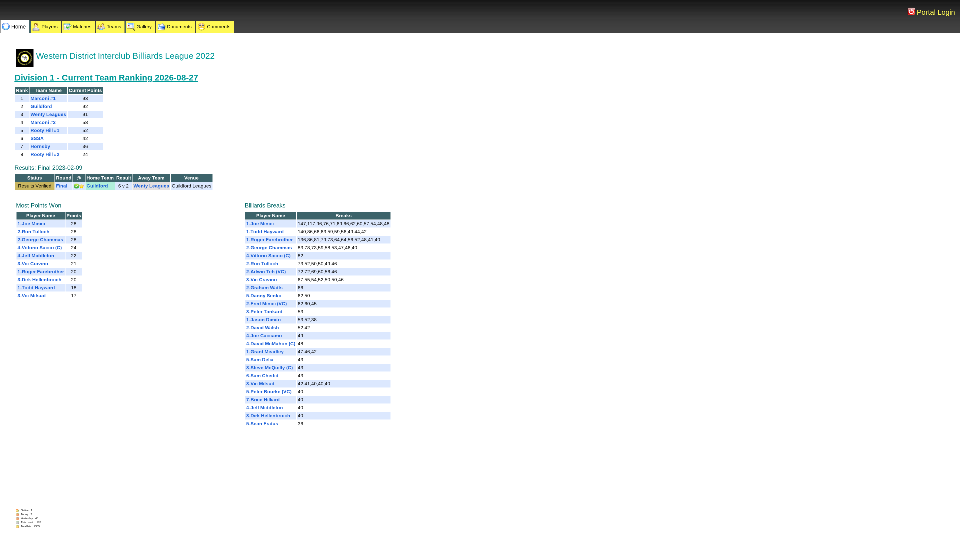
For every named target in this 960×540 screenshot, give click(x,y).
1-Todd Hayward (36, 287)
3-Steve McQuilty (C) (269, 367)
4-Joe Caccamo (264, 335)
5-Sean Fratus (262, 423)
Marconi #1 (43, 98)
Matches (82, 26)
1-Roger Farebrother (41, 271)
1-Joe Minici (31, 223)
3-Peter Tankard (264, 311)
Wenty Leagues (48, 114)
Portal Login (935, 12)
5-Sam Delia (260, 359)
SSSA (37, 138)
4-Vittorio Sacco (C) (40, 247)
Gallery (144, 26)
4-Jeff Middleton (36, 255)
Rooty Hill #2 (45, 154)
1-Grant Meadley (265, 351)
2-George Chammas (40, 239)
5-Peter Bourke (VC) (269, 391)
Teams (114, 26)
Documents (179, 26)
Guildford (41, 106)
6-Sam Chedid (262, 375)
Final (61, 185)
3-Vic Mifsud (32, 295)
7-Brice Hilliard (263, 399)
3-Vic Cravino (33, 263)
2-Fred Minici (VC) (266, 303)
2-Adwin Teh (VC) (266, 271)
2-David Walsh (262, 327)
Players (50, 26)
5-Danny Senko (264, 295)
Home (18, 27)
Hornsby (40, 146)
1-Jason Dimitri (263, 319)
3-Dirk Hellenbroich (40, 279)
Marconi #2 (43, 122)
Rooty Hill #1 (45, 130)
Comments (218, 26)
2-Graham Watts (264, 287)
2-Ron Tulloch (34, 231)
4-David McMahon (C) (270, 343)
